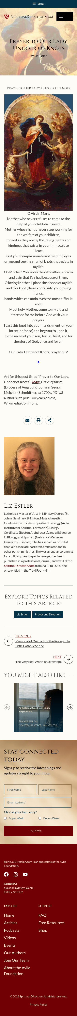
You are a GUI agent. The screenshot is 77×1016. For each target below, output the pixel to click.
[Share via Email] (27, 420)
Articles (10, 922)
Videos (10, 937)
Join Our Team (16, 960)
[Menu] (64, 16)
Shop (42, 930)
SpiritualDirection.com (19, 565)
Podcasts (11, 930)
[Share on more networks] (49, 420)
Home (9, 915)
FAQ (42, 915)
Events (10, 945)
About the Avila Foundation (17, 970)
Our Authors (15, 952)
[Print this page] (38, 420)
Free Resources (51, 922)
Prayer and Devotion (47, 614)
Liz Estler (22, 614)
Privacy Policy (38, 1004)
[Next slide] (70, 707)
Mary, (36, 382)
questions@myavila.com (19, 887)
